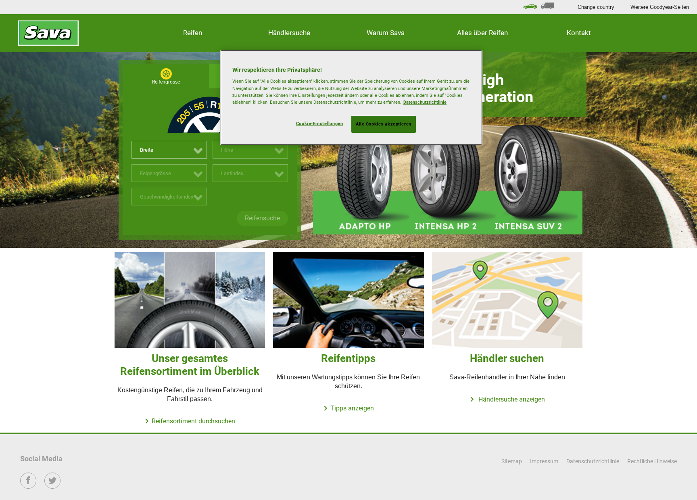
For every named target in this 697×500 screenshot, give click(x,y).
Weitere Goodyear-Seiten (659, 7)
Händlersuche (289, 33)
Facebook (28, 486)
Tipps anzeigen (352, 408)
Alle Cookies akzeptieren (383, 124)
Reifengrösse (166, 82)
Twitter (53, 486)
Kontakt (579, 33)
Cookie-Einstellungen (319, 123)
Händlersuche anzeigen (511, 399)
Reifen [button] (192, 33)
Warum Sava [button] (386, 33)
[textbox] (169, 150)
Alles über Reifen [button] (482, 33)
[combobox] (169, 150)
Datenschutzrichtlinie (425, 102)
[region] (351, 97)
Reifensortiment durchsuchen (193, 421)
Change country (596, 7)
